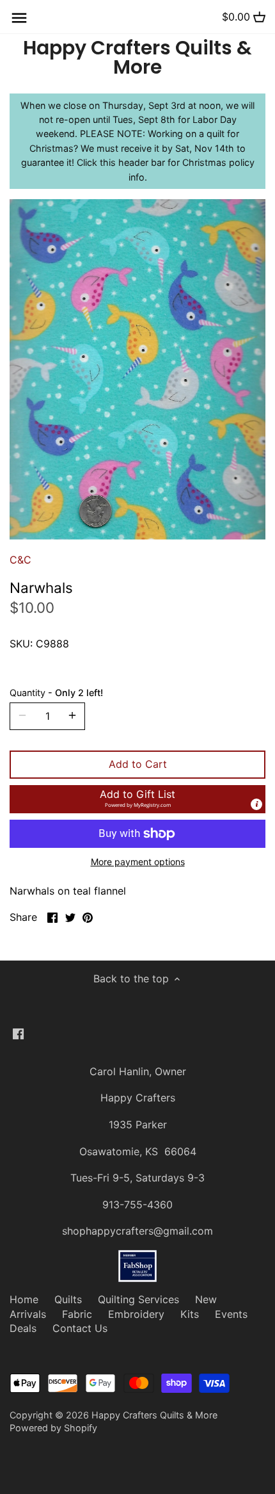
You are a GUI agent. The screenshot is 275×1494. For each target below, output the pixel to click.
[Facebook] (18, 1033)
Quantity (56, 692)
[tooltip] (256, 804)
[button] (137, 799)
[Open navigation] (19, 18)
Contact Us (79, 1328)
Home (24, 1299)
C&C (20, 559)
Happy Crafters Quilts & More (137, 57)
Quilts (68, 1299)
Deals (23, 1328)
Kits (189, 1314)
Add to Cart (138, 764)
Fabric (77, 1314)
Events (231, 1314)
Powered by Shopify (53, 1427)
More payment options (138, 861)
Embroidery (136, 1314)
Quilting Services (138, 1299)
